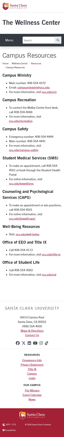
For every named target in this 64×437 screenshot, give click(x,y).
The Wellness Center (31, 22)
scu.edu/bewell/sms (21, 183)
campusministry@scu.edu (33, 87)
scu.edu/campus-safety (23, 150)
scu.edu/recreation (20, 121)
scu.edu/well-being (27, 234)
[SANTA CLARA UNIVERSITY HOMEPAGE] (32, 415)
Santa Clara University (32, 308)
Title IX (32, 369)
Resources (36, 63)
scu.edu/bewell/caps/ (22, 218)
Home (5, 63)
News (32, 399)
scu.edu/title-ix (51, 254)
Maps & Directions (32, 330)
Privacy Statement (32, 364)
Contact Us (32, 335)
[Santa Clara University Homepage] (15, 8)
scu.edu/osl (49, 274)
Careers (32, 373)
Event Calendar (32, 395)
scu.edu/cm (49, 91)
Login (32, 378)
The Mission (32, 390)
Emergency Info (32, 360)
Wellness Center (20, 63)
